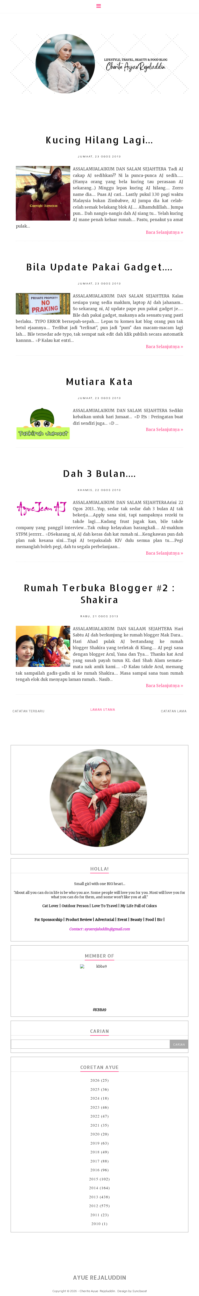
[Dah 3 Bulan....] (43, 517)
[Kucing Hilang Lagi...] (43, 219)
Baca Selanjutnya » (164, 232)
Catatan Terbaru (28, 711)
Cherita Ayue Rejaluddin (97, 1290)
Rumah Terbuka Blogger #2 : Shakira (99, 594)
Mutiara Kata (99, 381)
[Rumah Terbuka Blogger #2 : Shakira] (43, 665)
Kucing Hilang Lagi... (99, 140)
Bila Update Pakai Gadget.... (99, 267)
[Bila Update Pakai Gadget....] (43, 313)
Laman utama (102, 710)
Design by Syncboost (132, 1290)
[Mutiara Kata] (43, 438)
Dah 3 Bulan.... (99, 473)
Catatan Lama (174, 711)
